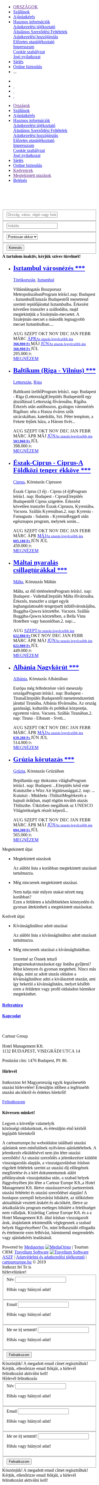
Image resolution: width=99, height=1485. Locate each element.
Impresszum (23, 46)
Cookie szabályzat (29, 51)
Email (12, 1304)
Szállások (21, 11)
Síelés (18, 61)
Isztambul (45, 279)
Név (10, 1279)
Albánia (20, 678)
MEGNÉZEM (25, 358)
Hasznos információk (31, 21)
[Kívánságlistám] (13, 86)
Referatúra (12, 1005)
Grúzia (19, 771)
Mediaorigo (34, 1247)
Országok (21, 105)
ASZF (7, 1257)
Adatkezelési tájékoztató (34, 26)
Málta (18, 581)
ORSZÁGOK (25, 6)
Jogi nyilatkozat (26, 56)
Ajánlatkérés (24, 16)
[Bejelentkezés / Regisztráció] (13, 96)
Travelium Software (31, 1252)
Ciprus (19, 482)
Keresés (15, 248)
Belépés (20, 180)
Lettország (22, 382)
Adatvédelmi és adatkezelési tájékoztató (50, 1257)
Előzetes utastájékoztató (33, 41)
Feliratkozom (13, 1101)
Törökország (24, 279)
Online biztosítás (27, 66)
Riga (38, 382)
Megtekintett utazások (32, 175)
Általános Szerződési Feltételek (40, 31)
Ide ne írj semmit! (22, 1329)
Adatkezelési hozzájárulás (35, 36)
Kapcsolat (11, 1015)
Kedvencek (23, 170)
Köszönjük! (12, 1363)
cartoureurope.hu (17, 1262)
